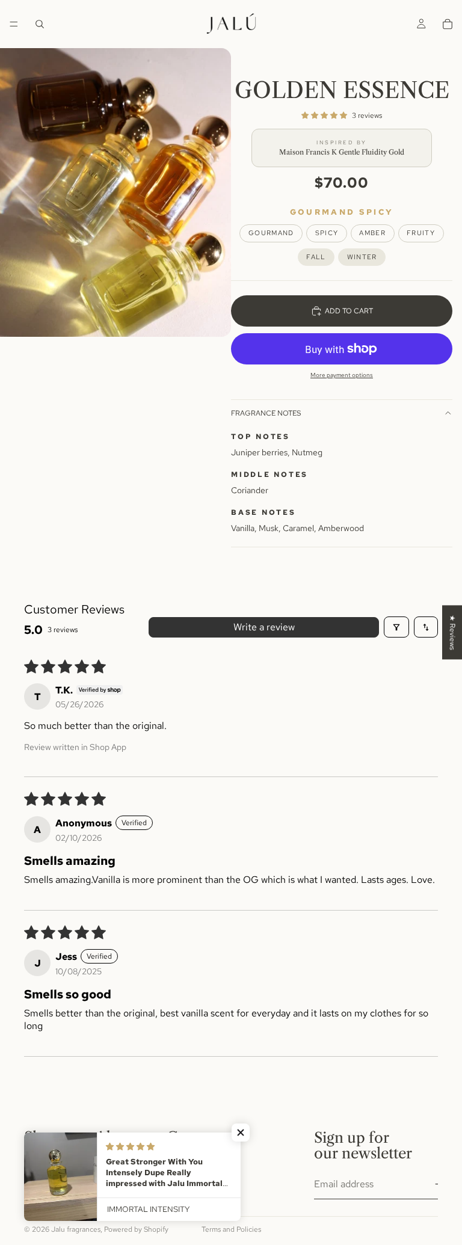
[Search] (39, 24)
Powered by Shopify (136, 1229)
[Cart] (447, 24)
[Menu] (14, 24)
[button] (324, 116)
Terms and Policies (231, 1229)
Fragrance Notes (266, 413)
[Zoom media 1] (115, 192)
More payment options (341, 375)
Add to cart (349, 311)
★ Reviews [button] (452, 632)
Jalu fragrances (75, 1229)
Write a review (264, 627)
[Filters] (396, 627)
